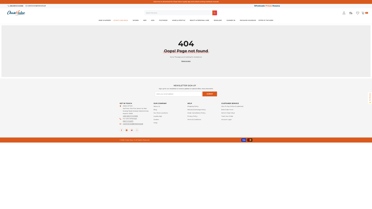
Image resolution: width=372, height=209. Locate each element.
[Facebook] (121, 130)
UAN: (125, 116)
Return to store (186, 61)
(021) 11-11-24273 (128, 121)
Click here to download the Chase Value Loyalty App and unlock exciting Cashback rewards (186, 2)
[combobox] (178, 12)
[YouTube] (132, 130)
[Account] (345, 13)
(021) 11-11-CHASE (132, 116)
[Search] (180, 12)
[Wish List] (358, 12)
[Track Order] (351, 12)
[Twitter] (137, 130)
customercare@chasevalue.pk (133, 124)
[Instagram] (126, 130)
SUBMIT (210, 94)
